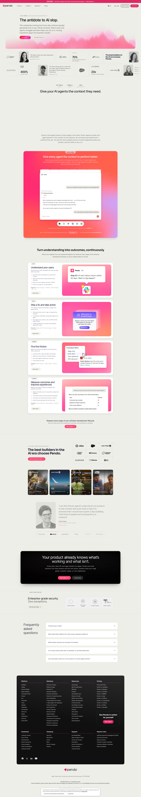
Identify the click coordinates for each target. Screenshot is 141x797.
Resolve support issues (94, 169)
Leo (35, 289)
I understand (70, 793)
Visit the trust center (34, 607)
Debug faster (73, 169)
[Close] (99, 789)
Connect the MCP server (95, 232)
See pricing (77, 578)
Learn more (35, 293)
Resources (37, 5)
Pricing (46, 5)
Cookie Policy (84, 791)
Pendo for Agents (47, 328)
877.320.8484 (86, 776)
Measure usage (82, 169)
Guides (37, 328)
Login (117, 5)
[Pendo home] (7, 6)
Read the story (62, 525)
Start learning (89, 1)
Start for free (125, 5)
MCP (88, 228)
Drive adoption (54, 169)
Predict (54, 328)
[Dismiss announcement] (139, 1)
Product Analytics (40, 287)
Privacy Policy (58, 776)
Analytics (55, 363)
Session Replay (48, 363)
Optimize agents (64, 169)
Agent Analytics (55, 287)
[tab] (59, 224)
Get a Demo (134, 5)
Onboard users (45, 169)
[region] (70, 792)
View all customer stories (36, 459)
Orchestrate (34, 329)
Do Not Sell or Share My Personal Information (54, 793)
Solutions (28, 5)
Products (19, 5)
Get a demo (72, 232)
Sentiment (47, 287)
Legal (52, 776)
